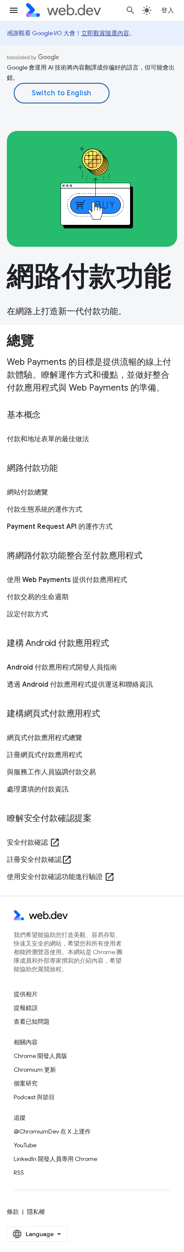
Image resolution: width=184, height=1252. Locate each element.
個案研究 (26, 1083)
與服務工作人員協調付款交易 (51, 772)
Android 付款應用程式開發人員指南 (62, 667)
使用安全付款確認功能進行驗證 (61, 877)
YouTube (25, 1145)
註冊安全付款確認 (39, 859)
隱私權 (36, 1211)
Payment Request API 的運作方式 (60, 526)
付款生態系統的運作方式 (44, 509)
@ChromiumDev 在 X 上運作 (52, 1131)
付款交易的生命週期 (37, 597)
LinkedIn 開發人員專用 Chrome (55, 1159)
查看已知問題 (32, 1021)
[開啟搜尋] (130, 10)
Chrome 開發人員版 (40, 1056)
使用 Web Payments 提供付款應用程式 (67, 580)
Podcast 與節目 (34, 1097)
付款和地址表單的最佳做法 (48, 439)
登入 (167, 10)
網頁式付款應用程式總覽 (44, 738)
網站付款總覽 (27, 492)
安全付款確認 (33, 842)
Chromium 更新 (35, 1069)
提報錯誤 (26, 1008)
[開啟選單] (13, 10)
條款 (13, 1211)
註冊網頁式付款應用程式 (44, 755)
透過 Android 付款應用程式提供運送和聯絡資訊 (80, 684)
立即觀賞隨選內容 (105, 33)
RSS (19, 1172)
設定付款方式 (27, 614)
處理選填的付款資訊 (37, 789)
